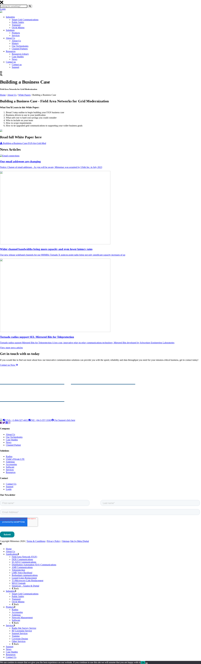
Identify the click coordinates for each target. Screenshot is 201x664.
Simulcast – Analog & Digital (25, 586)
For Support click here (64, 420)
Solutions (10, 30)
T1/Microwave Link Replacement (27, 580)
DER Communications (22, 559)
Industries (10, 17)
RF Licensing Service (22, 630)
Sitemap (66, 541)
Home (3, 95)
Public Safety (18, 22)
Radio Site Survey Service (24, 628)
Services (16, 35)
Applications (12, 554)
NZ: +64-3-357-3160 (41, 420)
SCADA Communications (24, 562)
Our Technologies (20, 46)
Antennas (10, 461)
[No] (146, 663)
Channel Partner (13, 445)
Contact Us (11, 484)
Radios (9, 456)
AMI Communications (22, 567)
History (15, 43)
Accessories (11, 464)
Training (16, 636)
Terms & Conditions (35, 541)
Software (10, 467)
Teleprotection (18, 570)
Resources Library (20, 54)
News (14, 59)
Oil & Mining (18, 27)
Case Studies (18, 56)
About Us (10, 38)
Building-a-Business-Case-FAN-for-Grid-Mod (24, 143)
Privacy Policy (53, 541)
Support (15, 67)
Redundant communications (25, 575)
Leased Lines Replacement (24, 578)
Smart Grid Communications (25, 19)
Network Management (22, 617)
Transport (16, 25)
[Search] (30, 6)
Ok (143, 662)
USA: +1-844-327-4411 (17, 420)
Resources (10, 51)
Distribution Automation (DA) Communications (34, 564)
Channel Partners (20, 48)
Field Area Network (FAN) (24, 556)
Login (3, 9)
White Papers (24, 95)
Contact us (11, 62)
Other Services (18, 641)
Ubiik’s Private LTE (15, 459)
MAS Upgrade (19, 583)
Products (16, 33)
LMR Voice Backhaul (22, 572)
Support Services (20, 633)
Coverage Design (20, 638)
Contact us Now (8, 365)
